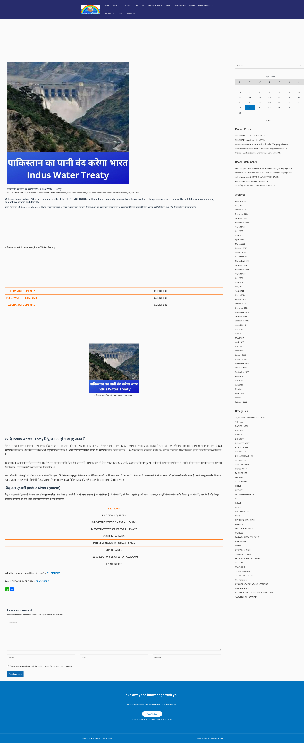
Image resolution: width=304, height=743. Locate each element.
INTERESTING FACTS (16, 192)
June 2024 (239, 282)
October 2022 (241, 368)
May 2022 (239, 389)
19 (260, 103)
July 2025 (239, 231)
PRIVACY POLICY (139, 719)
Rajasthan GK (240, 541)
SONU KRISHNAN (243, 554)
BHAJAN (239, 430)
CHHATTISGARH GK (244, 456)
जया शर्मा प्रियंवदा (241, 185)
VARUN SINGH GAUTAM (246, 597)
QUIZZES (140, 5)
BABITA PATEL (241, 426)
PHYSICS (239, 524)
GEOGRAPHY (241, 481)
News (168, 5)
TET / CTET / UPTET (244, 575)
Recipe (192, 5)
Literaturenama (204, 5)
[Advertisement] (152, 36)
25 (250, 108)
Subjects (116, 5)
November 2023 (242, 312)
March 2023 (240, 346)
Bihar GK (239, 434)
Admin (237, 181)
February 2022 (241, 402)
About (119, 14)
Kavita (237, 507)
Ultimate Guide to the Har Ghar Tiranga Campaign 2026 (258, 153)
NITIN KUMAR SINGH (245, 520)
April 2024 (239, 291)
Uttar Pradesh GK (242, 588)
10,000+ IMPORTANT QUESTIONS (250, 417)
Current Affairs (180, 5)
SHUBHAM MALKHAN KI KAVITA (250, 136)
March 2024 (240, 295)
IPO (236, 498)
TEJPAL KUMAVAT (243, 571)
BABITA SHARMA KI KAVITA (262, 185)
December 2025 (241, 214)
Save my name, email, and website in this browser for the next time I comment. (41, 666)
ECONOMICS (241, 473)
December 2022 (241, 359)
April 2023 (239, 342)
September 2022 (242, 372)
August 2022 (240, 376)
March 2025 (240, 244)
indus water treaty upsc (96, 192)
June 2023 (239, 333)
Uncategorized (241, 580)
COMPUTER (240, 460)
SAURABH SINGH (243, 550)
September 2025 (242, 222)
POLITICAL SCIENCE (244, 528)
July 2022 (239, 380)
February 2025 (241, 248)
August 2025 (240, 227)
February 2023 (241, 350)
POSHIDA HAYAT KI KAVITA (255, 181)
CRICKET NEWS (242, 464)
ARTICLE (239, 422)
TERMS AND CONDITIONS (160, 719)
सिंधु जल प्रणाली (133, 192)
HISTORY (239, 490)
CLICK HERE (160, 304)
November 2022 (242, 363)
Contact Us (130, 14)
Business (108, 14)
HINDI (238, 486)
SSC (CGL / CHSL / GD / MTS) (247, 558)
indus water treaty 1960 (76, 192)
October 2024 (241, 265)
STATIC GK (240, 567)
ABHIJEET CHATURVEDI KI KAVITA (263, 177)
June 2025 (239, 235)
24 (240, 108)
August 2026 (240, 201)
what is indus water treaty (117, 192)
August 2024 (240, 274)
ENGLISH (239, 477)
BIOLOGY (239, 439)
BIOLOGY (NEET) (242, 443)
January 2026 (240, 210)
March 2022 (240, 397)
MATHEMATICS (242, 511)
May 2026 (239, 205)
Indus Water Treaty (58, 192)
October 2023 (241, 316)
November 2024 (242, 261)
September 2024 (242, 269)
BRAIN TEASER (241, 447)
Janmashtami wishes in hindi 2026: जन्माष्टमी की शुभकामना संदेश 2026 (261, 148)
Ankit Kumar (240, 177)
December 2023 (241, 308)
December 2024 (241, 256)
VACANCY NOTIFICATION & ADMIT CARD (254, 592)
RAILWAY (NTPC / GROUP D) (247, 537)
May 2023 (239, 338)
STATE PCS (240, 563)
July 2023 (239, 329)
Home (106, 5)
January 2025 (240, 252)
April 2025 (239, 239)
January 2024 (240, 303)
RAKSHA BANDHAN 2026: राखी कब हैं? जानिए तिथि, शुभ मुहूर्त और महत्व (261, 144)
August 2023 (240, 325)
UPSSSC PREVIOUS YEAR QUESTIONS (251, 584)
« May (268, 120)
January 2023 (240, 355)
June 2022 (239, 385)
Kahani (238, 503)
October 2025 (241, 218)
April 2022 (239, 393)
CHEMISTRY (240, 451)
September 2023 (242, 321)
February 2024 (241, 299)
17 (240, 103)
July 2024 (239, 278)
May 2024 (239, 286)
